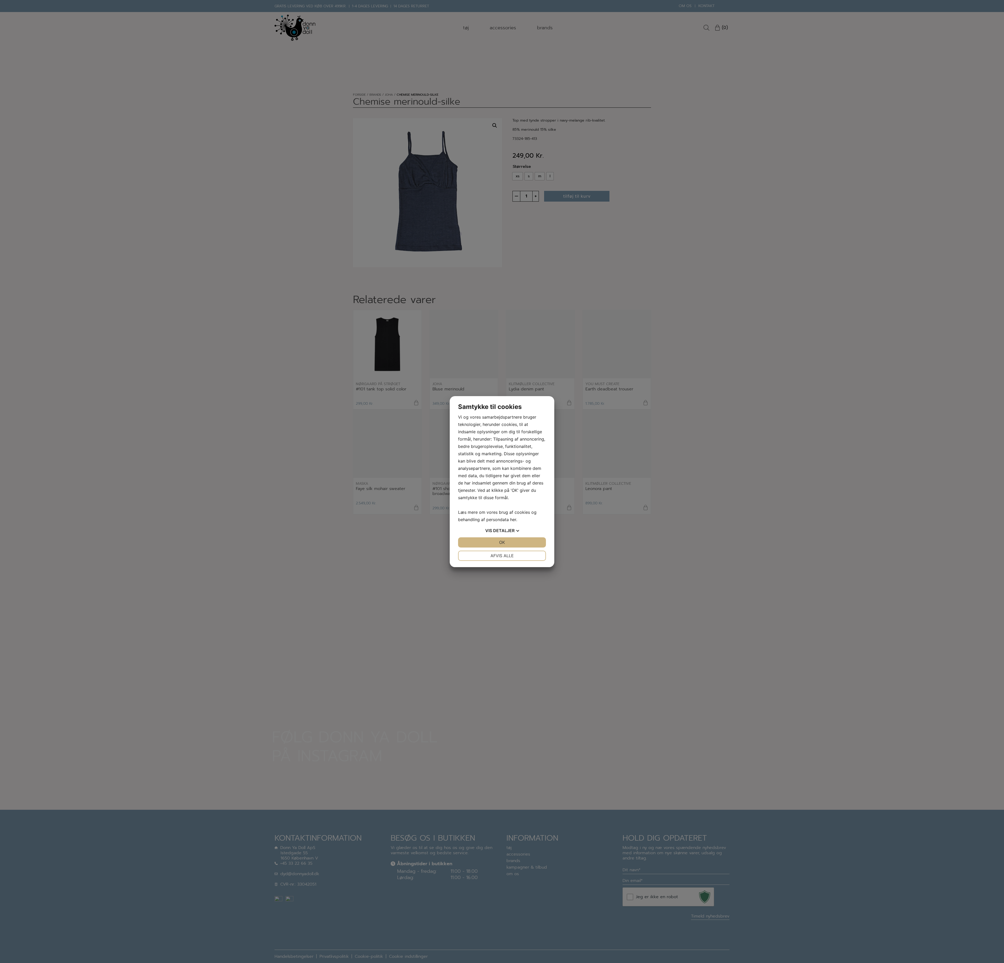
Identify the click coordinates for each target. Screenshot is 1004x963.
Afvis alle (502, 555)
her (513, 519)
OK (502, 542)
